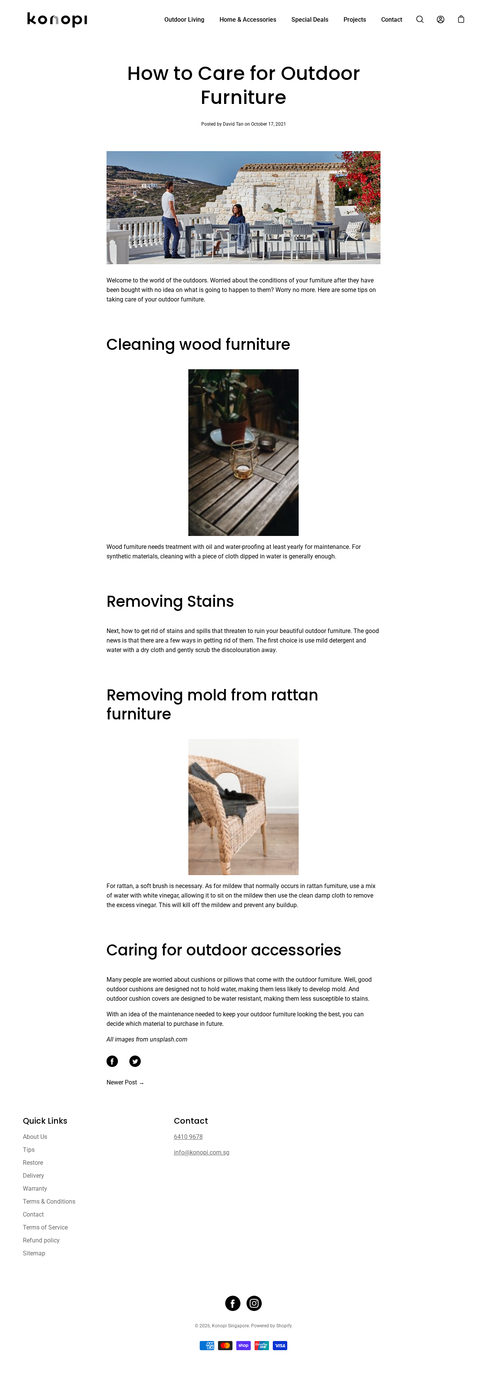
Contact (391, 19)
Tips (29, 1149)
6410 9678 (188, 1136)
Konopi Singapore (230, 1325)
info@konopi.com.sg (201, 1152)
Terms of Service (45, 1227)
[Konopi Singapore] (57, 19)
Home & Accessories (248, 19)
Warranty (35, 1188)
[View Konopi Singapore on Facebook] (232, 1303)
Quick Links (45, 1121)
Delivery (33, 1175)
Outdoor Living (184, 19)
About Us (35, 1136)
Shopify (283, 1325)
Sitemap (34, 1253)
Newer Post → (126, 1082)
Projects (355, 19)
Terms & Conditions (49, 1201)
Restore (33, 1162)
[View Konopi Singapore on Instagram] (254, 1303)
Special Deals (309, 19)
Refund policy (41, 1240)
